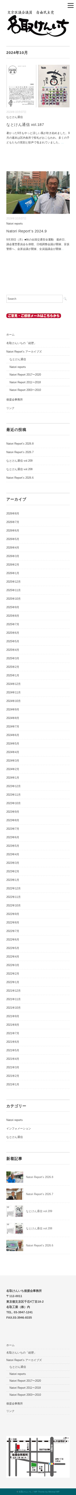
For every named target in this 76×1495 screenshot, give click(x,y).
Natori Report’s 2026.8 (20, 443)
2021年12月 (13, 990)
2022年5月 (12, 948)
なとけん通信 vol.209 (19, 460)
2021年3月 (12, 1067)
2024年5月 (12, 743)
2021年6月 (12, 1041)
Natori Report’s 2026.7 (20, 452)
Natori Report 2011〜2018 (25, 382)
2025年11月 (13, 590)
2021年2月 (12, 1075)
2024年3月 (12, 760)
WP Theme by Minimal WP (47, 1492)
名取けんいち (25, 1492)
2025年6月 (12, 632)
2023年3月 (12, 862)
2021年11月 (13, 999)
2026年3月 (12, 556)
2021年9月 (12, 1016)
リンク (10, 408)
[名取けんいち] (38, 12)
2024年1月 (12, 777)
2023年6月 (12, 837)
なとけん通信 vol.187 (25, 124)
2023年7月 (12, 828)
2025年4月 (12, 649)
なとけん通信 (14, 117)
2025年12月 (13, 581)
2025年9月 (12, 607)
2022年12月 (13, 888)
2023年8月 (12, 820)
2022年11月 (13, 897)
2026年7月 (12, 522)
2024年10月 (13, 701)
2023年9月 (12, 811)
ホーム (10, 334)
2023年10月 (13, 803)
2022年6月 (12, 939)
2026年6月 (12, 530)
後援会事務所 (14, 399)
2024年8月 (12, 718)
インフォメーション (18, 1128)
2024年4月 (12, 752)
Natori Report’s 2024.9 (26, 231)
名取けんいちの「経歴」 (21, 343)
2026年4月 (12, 547)
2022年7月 (12, 931)
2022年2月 (12, 973)
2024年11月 (13, 692)
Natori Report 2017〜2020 (25, 374)
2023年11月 (13, 794)
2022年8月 (12, 922)
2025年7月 (12, 624)
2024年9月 (12, 709)
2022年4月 (12, 956)
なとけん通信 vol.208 (19, 469)
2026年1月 (12, 573)
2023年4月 (12, 854)
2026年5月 (12, 539)
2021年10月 (13, 1007)
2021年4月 (12, 1058)
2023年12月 (13, 786)
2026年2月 (12, 564)
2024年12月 (13, 684)
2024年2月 (12, 769)
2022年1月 (12, 982)
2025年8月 (12, 615)
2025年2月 (12, 666)
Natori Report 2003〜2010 (25, 390)
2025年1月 (12, 675)
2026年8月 (12, 513)
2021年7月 (12, 1033)
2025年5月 (12, 641)
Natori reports (14, 223)
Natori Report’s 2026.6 (20, 477)
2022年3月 (12, 965)
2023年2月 (12, 871)
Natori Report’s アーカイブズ (24, 351)
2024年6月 (12, 735)
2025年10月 (13, 598)
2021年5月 (12, 1050)
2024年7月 (12, 726)
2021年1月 (12, 1084)
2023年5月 (12, 845)
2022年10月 (13, 905)
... (62, 142)
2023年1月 (12, 879)
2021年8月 (12, 1024)
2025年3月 (12, 658)
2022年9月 (12, 914)
